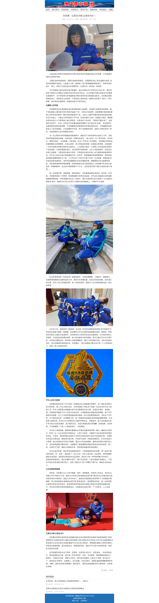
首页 (47, 9)
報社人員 (75, 600)
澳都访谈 (93, 9)
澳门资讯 (55, 9)
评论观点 (103, 9)
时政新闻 (65, 9)
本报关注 (74, 9)
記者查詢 (84, 600)
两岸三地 (84, 9)
